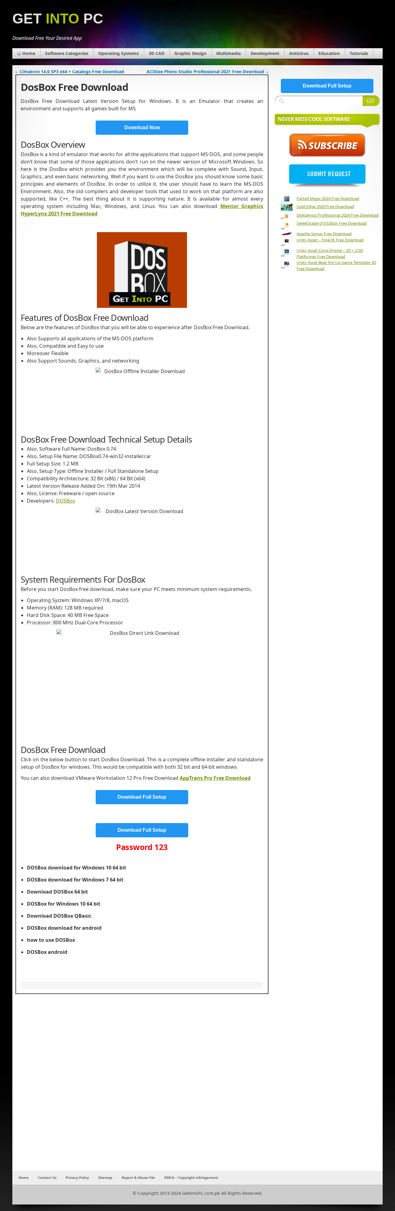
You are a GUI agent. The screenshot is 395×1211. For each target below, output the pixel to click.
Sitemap (105, 1177)
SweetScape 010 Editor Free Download (332, 223)
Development (265, 53)
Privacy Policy (77, 1177)
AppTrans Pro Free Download (215, 778)
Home (28, 53)
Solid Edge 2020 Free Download (325, 206)
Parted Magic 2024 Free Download (328, 198)
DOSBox (65, 500)
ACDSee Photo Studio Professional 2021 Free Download (205, 71)
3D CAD (156, 53)
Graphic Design (190, 53)
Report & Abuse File (138, 1177)
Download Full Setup (142, 797)
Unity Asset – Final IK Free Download (330, 240)
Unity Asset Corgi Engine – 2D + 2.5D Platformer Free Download (330, 253)
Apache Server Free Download (324, 233)
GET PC (57, 19)
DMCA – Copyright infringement (191, 1177)
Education (329, 53)
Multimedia (228, 53)
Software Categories (66, 53)
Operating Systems (118, 53)
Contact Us (47, 1177)
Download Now (142, 127)
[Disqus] (141, 1089)
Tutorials (359, 53)
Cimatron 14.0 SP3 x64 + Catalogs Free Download (72, 71)
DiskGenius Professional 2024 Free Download (338, 215)
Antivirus (299, 53)
